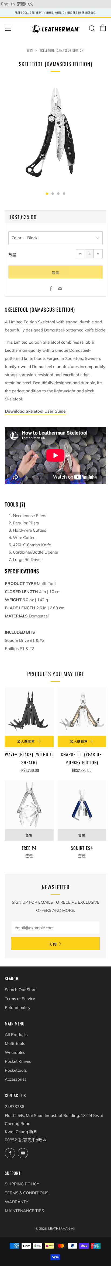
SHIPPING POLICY (22, 1183)
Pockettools (16, 1070)
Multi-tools (15, 1043)
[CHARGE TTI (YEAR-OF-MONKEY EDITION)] (82, 711)
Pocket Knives (18, 1061)
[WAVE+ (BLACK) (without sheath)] (29, 711)
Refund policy (17, 1007)
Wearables (15, 1052)
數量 (12, 254)
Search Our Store (20, 989)
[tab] (47, 193)
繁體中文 (25, 3)
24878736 (14, 1106)
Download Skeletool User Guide (35, 411)
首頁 (30, 50)
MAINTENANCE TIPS (24, 1210)
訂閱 (53, 943)
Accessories (15, 1079)
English (8, 3)
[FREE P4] (29, 804)
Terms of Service (20, 998)
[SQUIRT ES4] (82, 804)
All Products (16, 1034)
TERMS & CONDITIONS (26, 1192)
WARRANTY (16, 1201)
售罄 (29, 835)
